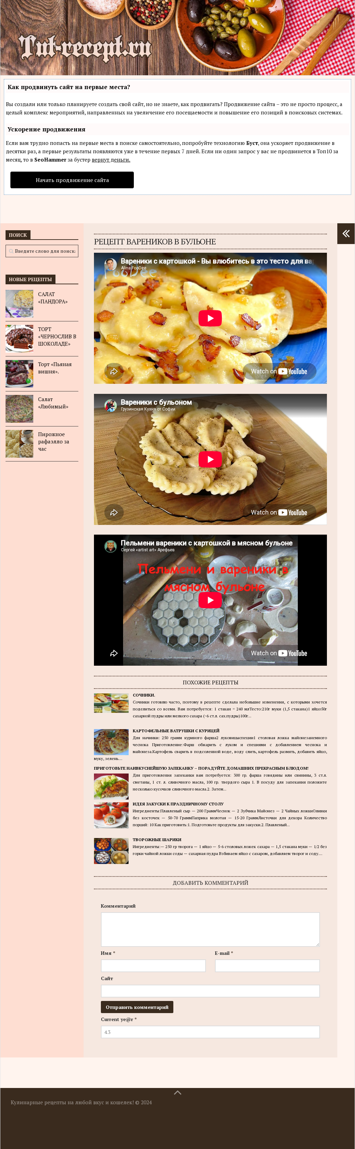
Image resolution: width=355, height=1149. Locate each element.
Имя (108, 953)
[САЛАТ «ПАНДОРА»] (19, 304)
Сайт (107, 978)
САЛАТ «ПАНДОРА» (53, 298)
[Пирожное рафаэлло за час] (19, 444)
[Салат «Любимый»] (19, 409)
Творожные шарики (157, 839)
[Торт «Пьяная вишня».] (19, 374)
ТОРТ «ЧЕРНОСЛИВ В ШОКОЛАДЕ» (57, 336)
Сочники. (144, 695)
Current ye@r (119, 1019)
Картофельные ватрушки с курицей (176, 730)
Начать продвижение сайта (72, 180)
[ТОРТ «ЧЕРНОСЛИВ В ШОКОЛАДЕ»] (19, 339)
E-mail (224, 953)
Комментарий (118, 905)
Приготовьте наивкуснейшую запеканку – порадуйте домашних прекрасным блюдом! (201, 768)
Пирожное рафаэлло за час (53, 441)
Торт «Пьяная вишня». (55, 368)
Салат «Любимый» (53, 403)
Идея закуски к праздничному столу (178, 803)
